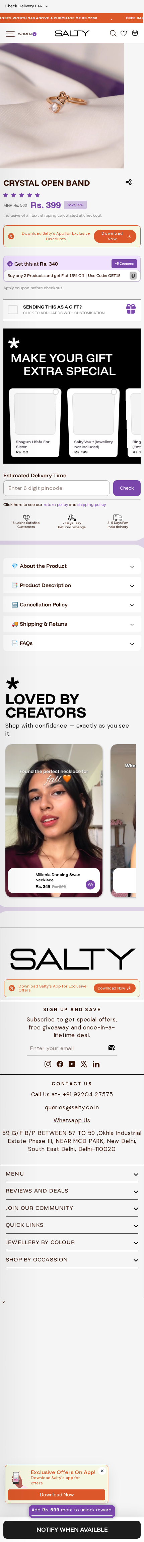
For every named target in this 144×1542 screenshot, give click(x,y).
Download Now (112, 236)
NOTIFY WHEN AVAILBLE (72, 1529)
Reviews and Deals (37, 1190)
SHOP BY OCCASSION (37, 1259)
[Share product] (128, 182)
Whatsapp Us (72, 1120)
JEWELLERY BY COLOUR (40, 1242)
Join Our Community (39, 1208)
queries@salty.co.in (72, 1107)
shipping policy (91, 504)
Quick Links (25, 1224)
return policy (56, 504)
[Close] (102, 1471)
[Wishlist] (124, 33)
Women (25, 34)
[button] (23, 195)
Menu (15, 1173)
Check (127, 488)
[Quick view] (90, 883)
